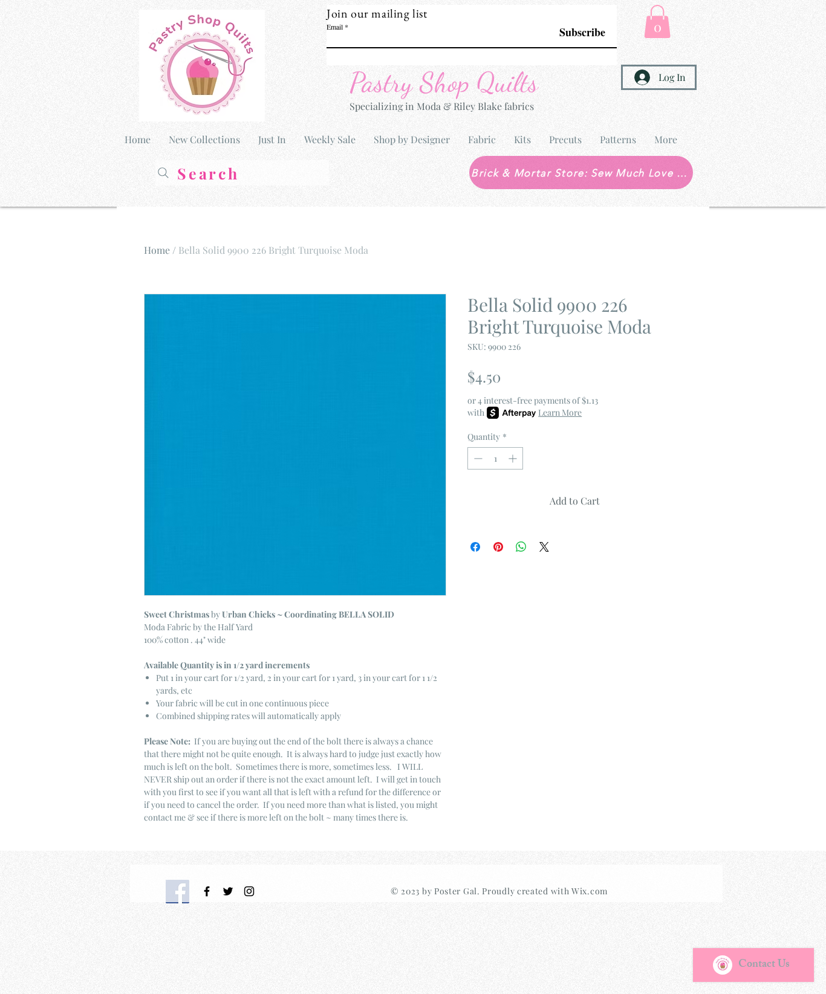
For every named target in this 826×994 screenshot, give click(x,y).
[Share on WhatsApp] (521, 547)
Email (335, 26)
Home (157, 250)
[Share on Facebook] (475, 547)
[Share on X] (544, 547)
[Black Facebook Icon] (206, 891)
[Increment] (513, 458)
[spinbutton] (495, 458)
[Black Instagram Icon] (249, 891)
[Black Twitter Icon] (228, 891)
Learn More (560, 412)
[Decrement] (476, 458)
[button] (657, 21)
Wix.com (589, 891)
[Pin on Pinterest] (498, 547)
